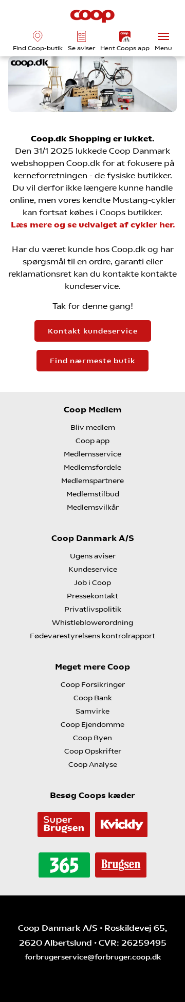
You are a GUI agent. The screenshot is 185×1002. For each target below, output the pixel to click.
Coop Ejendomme (92, 724)
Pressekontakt (92, 596)
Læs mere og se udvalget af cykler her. (93, 224)
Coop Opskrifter (92, 751)
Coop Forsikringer (93, 684)
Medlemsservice (92, 454)
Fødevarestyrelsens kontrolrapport (92, 636)
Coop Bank (92, 698)
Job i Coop (92, 582)
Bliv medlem (92, 427)
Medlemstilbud (92, 494)
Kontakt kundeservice (93, 331)
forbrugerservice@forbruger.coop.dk (93, 957)
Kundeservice (92, 569)
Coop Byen (92, 738)
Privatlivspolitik (92, 609)
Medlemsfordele (92, 467)
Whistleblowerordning (92, 622)
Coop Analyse (92, 764)
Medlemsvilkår (93, 507)
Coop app (92, 440)
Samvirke (92, 711)
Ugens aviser (93, 556)
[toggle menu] (163, 36)
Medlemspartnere (92, 480)
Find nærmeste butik (92, 361)
